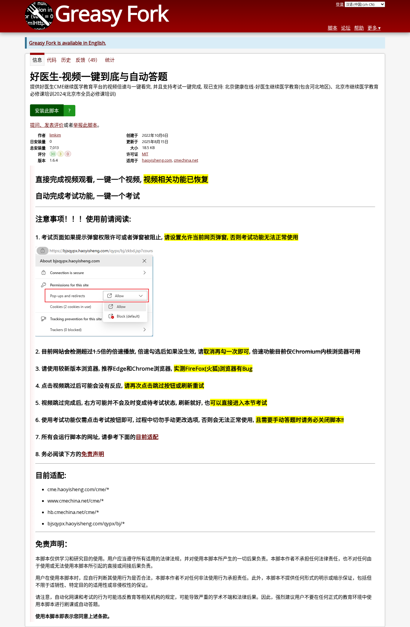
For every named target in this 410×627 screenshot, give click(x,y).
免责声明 (92, 454)
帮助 (359, 28)
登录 (340, 4)
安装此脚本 (47, 110)
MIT (145, 154)
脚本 (332, 28)
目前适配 (147, 436)
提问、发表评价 (47, 125)
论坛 (346, 28)
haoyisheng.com (157, 160)
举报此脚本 (85, 125)
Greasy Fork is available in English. (67, 43)
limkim (55, 135)
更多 (372, 28)
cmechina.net (186, 160)
